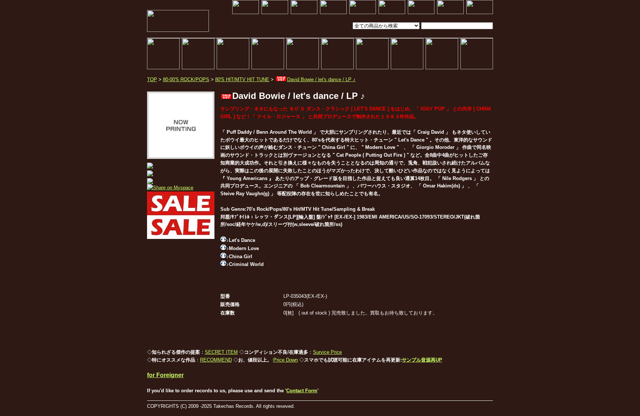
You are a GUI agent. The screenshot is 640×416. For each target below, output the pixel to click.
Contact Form (301, 390)
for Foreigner (165, 375)
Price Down (285, 360)
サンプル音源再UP (422, 360)
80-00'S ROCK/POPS (186, 79)
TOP (152, 79)
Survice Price (327, 352)
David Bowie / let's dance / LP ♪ (321, 79)
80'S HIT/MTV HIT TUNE (242, 79)
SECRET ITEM (221, 352)
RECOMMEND (216, 360)
